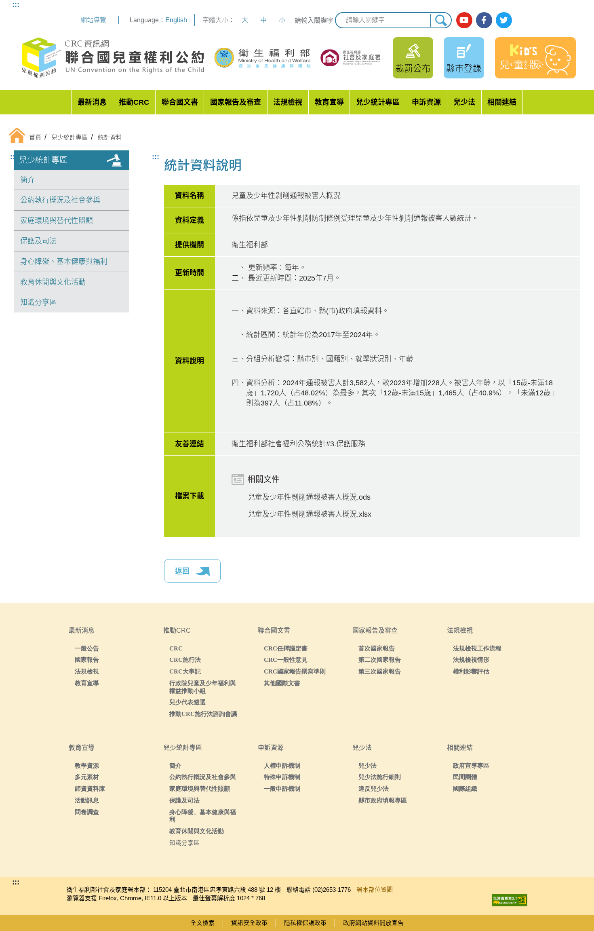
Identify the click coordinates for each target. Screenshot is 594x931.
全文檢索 (202, 922)
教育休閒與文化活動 (53, 282)
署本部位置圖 (374, 889)
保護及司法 (38, 241)
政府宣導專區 (471, 765)
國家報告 (87, 660)
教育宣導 (329, 102)
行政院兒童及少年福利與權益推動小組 (202, 687)
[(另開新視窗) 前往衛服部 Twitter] (504, 20)
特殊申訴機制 (282, 777)
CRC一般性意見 (286, 660)
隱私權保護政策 (305, 922)
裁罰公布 (413, 68)
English (176, 20)
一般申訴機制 (282, 788)
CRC (176, 648)
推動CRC (134, 102)
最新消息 (92, 102)
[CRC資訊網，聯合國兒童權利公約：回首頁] (112, 58)
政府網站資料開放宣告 (373, 922)
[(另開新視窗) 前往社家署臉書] (484, 20)
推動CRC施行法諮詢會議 (203, 714)
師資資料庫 (90, 788)
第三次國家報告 (379, 671)
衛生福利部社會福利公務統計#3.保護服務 (298, 444)
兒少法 (464, 102)
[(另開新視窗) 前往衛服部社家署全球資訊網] (350, 57)
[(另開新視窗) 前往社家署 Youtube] (464, 20)
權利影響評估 (471, 671)
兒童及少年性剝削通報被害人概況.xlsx (309, 514)
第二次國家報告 (379, 660)
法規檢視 (287, 102)
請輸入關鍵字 (314, 20)
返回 (183, 571)
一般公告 (87, 648)
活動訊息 (87, 800)
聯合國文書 (180, 102)
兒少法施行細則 (379, 777)
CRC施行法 (185, 660)
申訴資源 (426, 102)
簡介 (27, 180)
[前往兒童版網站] (535, 57)
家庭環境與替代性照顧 (56, 221)
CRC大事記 (185, 671)
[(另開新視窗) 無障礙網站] (509, 898)
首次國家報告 (376, 648)
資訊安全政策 (249, 922)
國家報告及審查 (235, 102)
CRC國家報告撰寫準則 (295, 671)
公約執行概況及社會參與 (60, 200)
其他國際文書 (282, 683)
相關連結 (501, 102)
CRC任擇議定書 (286, 648)
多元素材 (87, 777)
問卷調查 (87, 812)
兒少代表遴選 (187, 702)
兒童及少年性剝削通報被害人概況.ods (309, 497)
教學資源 (87, 765)
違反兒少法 (373, 788)
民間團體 (465, 777)
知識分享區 (38, 302)
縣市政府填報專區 (382, 800)
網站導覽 (93, 20)
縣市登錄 (464, 68)
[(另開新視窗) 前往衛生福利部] (263, 58)
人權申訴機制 (282, 765)
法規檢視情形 (471, 660)
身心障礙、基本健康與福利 (63, 262)
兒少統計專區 (378, 102)
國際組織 (465, 788)
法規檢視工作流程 (477, 648)
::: (15, 4)
